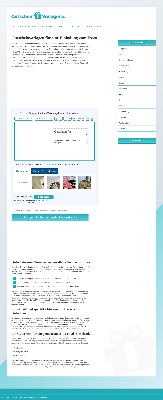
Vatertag (122, 117)
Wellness (122, 129)
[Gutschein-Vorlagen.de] (38, 18)
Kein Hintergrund (23, 182)
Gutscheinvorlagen (25, 26)
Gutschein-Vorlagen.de (28, 397)
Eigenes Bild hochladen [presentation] (44, 171)
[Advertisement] (50, 87)
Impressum (42, 397)
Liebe (61, 26)
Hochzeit (122, 77)
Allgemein (123, 49)
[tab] (22, 171)
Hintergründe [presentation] (22, 171)
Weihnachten (95, 26)
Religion (122, 100)
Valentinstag (75, 26)
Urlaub (122, 106)
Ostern (122, 94)
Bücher (122, 54)
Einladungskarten (126, 60)
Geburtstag (47, 26)
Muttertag (123, 89)
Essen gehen (124, 66)
